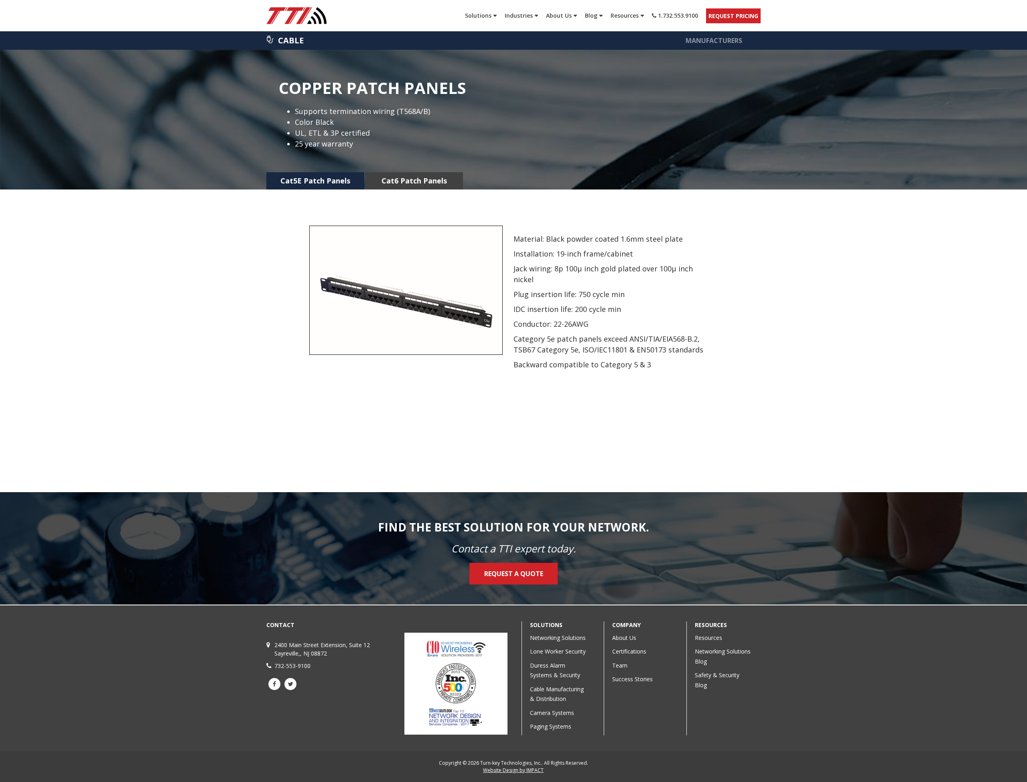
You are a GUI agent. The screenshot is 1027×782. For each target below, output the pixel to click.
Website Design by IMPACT (513, 770)
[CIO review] (456, 655)
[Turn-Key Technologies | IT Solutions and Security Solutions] (307, 15)
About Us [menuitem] (559, 15)
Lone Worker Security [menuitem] (558, 651)
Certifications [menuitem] (629, 651)
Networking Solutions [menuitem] (558, 637)
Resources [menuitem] (625, 15)
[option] (513, 310)
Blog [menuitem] (591, 15)
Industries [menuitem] (519, 15)
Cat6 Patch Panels (414, 180)
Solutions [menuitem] (478, 15)
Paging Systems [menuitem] (550, 726)
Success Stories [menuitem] (632, 679)
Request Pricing (733, 16)
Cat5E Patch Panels (315, 180)
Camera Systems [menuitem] (552, 713)
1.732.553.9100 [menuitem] (677, 15)
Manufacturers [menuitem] (714, 40)
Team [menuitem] (619, 665)
